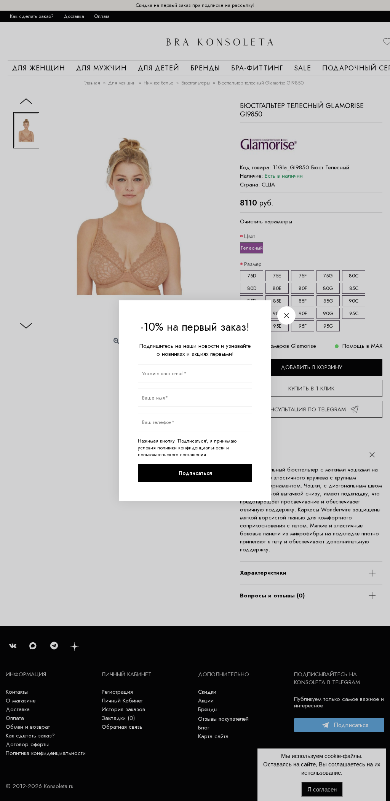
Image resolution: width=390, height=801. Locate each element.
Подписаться (195, 473)
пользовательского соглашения (172, 454)
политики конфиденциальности (191, 447)
